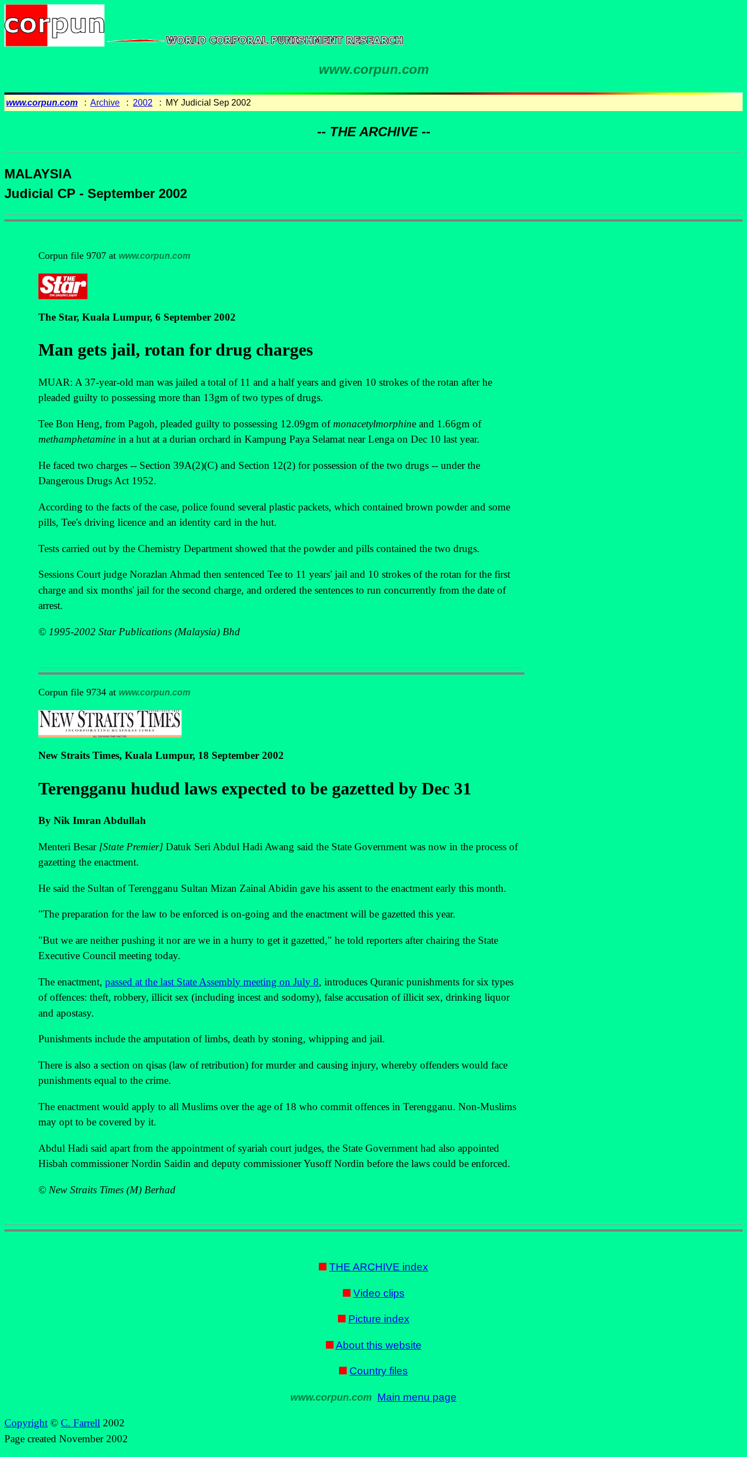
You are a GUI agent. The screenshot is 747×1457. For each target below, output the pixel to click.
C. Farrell (80, 1423)
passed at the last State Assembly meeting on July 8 (212, 982)
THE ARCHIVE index (378, 1267)
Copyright (26, 1423)
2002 (143, 102)
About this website (379, 1345)
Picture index (379, 1319)
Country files (378, 1371)
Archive (105, 102)
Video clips (379, 1293)
